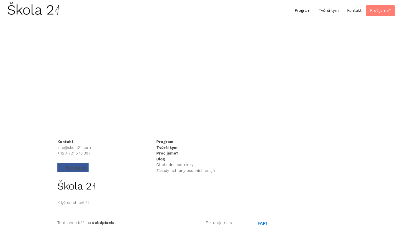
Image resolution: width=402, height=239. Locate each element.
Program (165, 142)
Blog (160, 159)
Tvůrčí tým (166, 147)
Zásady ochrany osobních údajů (185, 170)
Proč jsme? (167, 153)
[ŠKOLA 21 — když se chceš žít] (33, 10)
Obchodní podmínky (175, 164)
